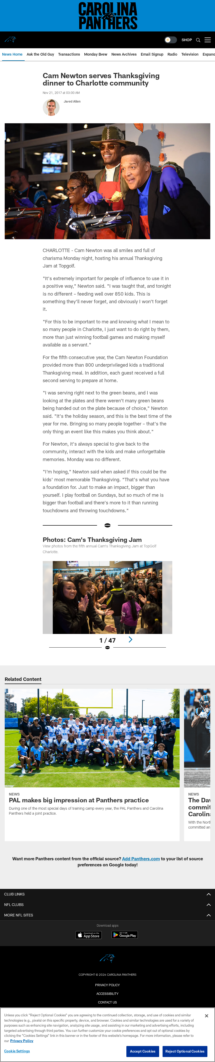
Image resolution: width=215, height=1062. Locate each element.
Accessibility (107, 993)
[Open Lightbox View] (107, 609)
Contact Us (107, 1002)
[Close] (206, 1016)
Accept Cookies (142, 1051)
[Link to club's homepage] (10, 38)
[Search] (198, 40)
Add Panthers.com (141, 858)
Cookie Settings (17, 1051)
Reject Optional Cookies (185, 1051)
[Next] (130, 639)
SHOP (187, 40)
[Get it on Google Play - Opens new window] (125, 937)
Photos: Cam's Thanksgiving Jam (92, 539)
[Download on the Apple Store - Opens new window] (89, 935)
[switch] (170, 39)
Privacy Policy (107, 985)
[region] (107, 1034)
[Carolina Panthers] (107, 959)
